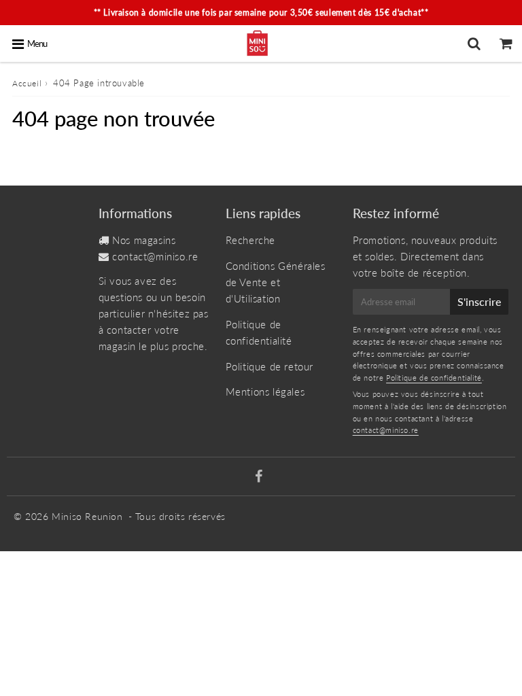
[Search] (474, 43)
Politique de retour (269, 366)
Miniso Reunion (87, 516)
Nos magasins (143, 240)
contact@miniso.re (155, 256)
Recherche (250, 240)
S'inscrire (479, 301)
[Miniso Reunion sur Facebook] (259, 477)
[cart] (506, 43)
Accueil (26, 83)
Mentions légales (265, 391)
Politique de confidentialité (259, 332)
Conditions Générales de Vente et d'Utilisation (276, 282)
